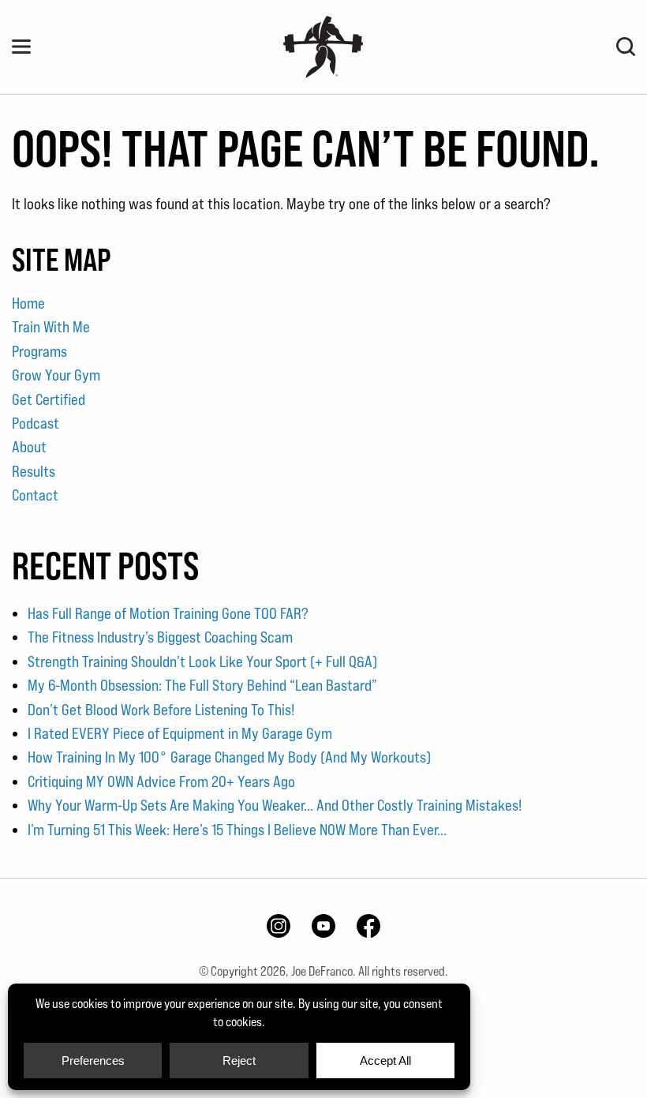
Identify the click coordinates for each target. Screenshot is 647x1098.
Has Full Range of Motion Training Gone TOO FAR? (168, 613)
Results (33, 471)
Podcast (35, 423)
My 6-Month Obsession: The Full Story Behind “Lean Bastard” (202, 685)
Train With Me (51, 326)
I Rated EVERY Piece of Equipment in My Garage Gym (180, 733)
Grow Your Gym (56, 375)
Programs (39, 351)
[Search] (625, 46)
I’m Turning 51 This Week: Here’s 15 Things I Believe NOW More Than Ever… (237, 829)
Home (28, 303)
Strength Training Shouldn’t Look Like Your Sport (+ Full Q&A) (202, 661)
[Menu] (21, 46)
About (29, 446)
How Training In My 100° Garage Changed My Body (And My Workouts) (229, 757)
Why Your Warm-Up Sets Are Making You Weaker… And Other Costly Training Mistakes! (275, 805)
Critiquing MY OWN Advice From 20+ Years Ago (161, 781)
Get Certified (48, 399)
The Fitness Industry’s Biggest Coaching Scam (160, 637)
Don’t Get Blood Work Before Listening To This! (161, 709)
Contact (35, 495)
